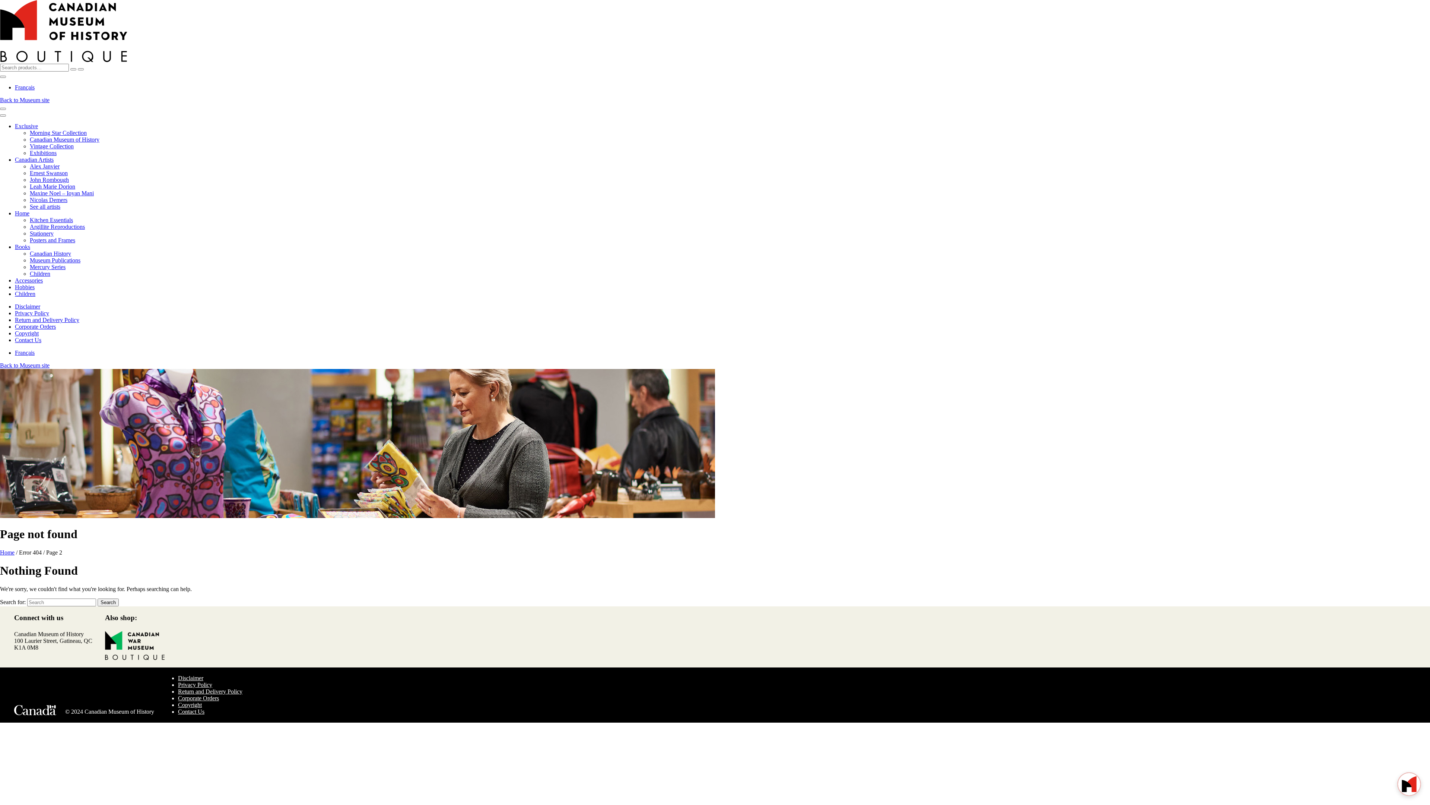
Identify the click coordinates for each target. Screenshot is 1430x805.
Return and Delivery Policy (47, 320)
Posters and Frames (52, 240)
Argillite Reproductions (57, 227)
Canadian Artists (34, 160)
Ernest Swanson (49, 173)
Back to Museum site (25, 100)
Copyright (27, 333)
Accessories (29, 280)
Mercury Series (48, 267)
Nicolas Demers (48, 200)
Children (40, 274)
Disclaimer (27, 306)
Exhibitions (43, 153)
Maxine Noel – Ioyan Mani (62, 193)
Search (108, 602)
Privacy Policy (32, 313)
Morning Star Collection (58, 133)
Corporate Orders (35, 326)
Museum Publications (55, 260)
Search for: (13, 602)
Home (22, 213)
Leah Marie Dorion (52, 186)
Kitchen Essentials (51, 220)
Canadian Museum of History (64, 139)
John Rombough (49, 180)
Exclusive (26, 126)
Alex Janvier (45, 166)
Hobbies (25, 287)
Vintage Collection (52, 146)
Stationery (42, 233)
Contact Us (28, 340)
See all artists (45, 206)
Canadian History (50, 253)
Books (22, 247)
